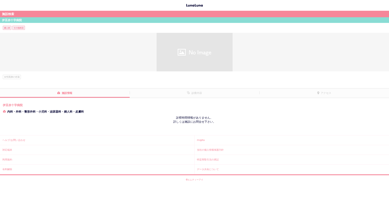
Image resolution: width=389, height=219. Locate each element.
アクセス (326, 92)
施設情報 (67, 92)
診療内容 (196, 92)
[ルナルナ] (194, 4)
